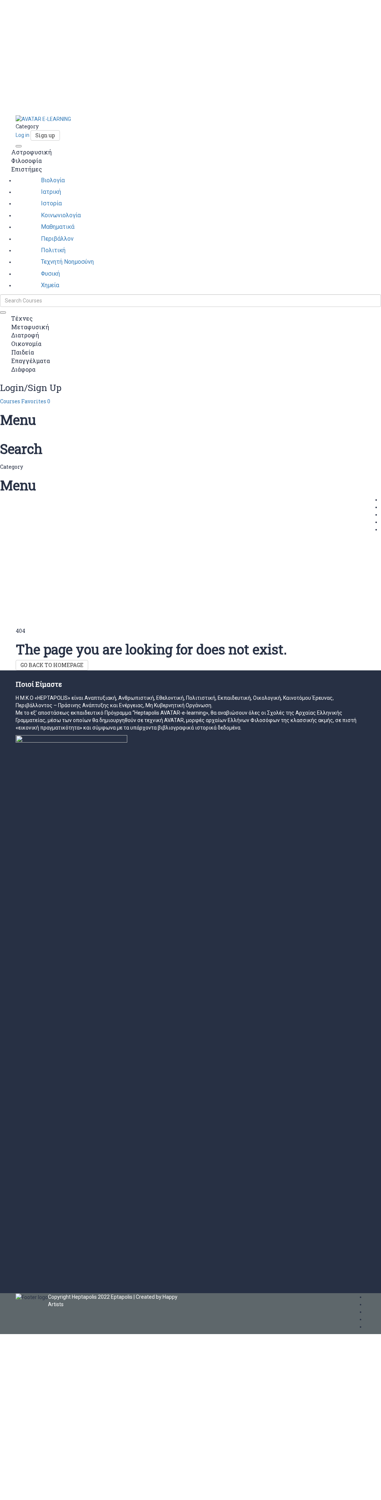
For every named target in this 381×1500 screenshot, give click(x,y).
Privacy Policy (159, 1411)
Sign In (57, 1489)
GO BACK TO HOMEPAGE (51, 665)
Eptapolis (121, 1297)
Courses (10, 401)
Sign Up (39, 1489)
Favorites (35, 401)
